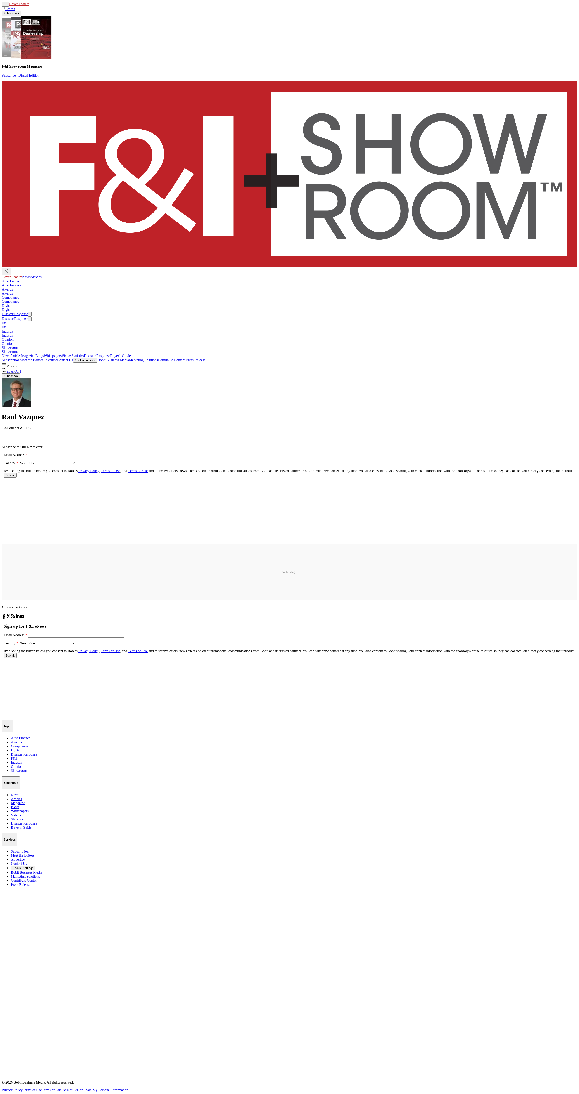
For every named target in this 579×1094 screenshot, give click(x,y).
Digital (7, 305)
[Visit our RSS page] (13, 617)
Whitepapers (53, 356)
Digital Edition (28, 75)
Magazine (28, 356)
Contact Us (65, 360)
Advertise (50, 360)
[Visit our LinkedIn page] (17, 617)
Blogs (39, 356)
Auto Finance (11, 281)
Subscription (11, 360)
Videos (66, 356)
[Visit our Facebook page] (4, 617)
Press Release (195, 360)
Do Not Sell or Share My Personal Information (95, 1090)
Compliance (10, 297)
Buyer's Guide (120, 356)
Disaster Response (15, 314)
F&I (5, 323)
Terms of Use (32, 1090)
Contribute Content (171, 360)
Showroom (10, 348)
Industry (8, 331)
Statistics (77, 356)
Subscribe (9, 75)
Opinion (8, 339)
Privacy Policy (12, 1090)
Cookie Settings (85, 360)
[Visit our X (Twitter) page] (8, 617)
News (33, 4)
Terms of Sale (52, 1090)
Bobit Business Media (113, 360)
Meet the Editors (31, 360)
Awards (7, 289)
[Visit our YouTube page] (22, 617)
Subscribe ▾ (11, 13)
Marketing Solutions (143, 360)
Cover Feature (19, 4)
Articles (43, 4)
